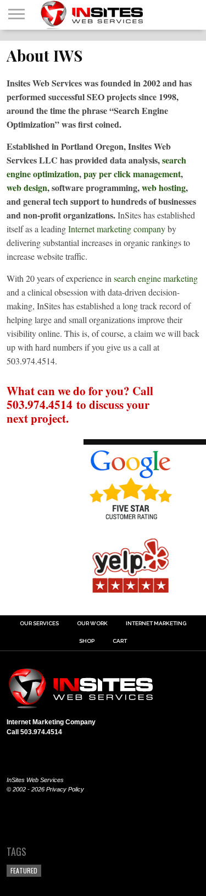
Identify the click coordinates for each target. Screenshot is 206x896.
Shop (86, 641)
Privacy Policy (65, 789)
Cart (120, 641)
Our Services (39, 623)
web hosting (164, 187)
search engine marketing (156, 278)
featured (23, 870)
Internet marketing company (116, 228)
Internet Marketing (156, 623)
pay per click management (132, 173)
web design (27, 187)
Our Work (92, 623)
